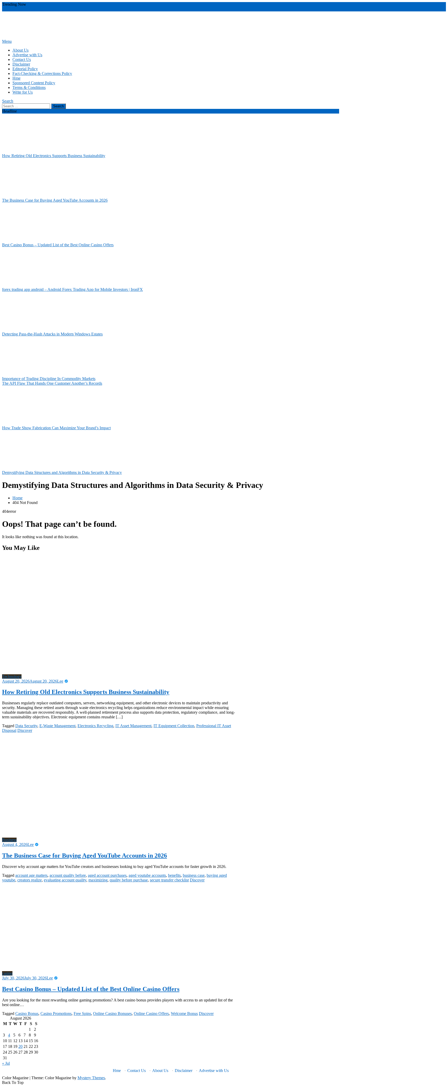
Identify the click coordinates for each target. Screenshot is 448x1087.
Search (7, 101)
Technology (12, 676)
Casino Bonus (26, 1013)
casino (7, 973)
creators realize (29, 880)
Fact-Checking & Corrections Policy (42, 73)
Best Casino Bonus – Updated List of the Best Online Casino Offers (58, 245)
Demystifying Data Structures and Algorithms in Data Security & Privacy (62, 472)
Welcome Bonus (184, 1013)
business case (194, 875)
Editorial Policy (25, 69)
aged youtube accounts (147, 875)
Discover (24, 730)
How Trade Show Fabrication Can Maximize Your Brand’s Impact (56, 428)
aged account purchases (107, 875)
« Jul (6, 1063)
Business (9, 840)
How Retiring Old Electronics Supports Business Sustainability (53, 155)
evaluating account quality (65, 880)
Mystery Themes (91, 1078)
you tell (64, 9)
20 (20, 1046)
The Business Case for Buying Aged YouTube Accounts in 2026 (55, 200)
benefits (174, 875)
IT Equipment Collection (173, 726)
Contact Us (21, 59)
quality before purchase (129, 880)
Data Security (26, 726)
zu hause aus (12, 9)
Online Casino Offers (151, 1013)
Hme (16, 78)
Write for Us (22, 92)
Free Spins (82, 1013)
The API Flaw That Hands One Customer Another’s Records (52, 383)
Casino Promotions (56, 1013)
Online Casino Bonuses (112, 1013)
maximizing (98, 880)
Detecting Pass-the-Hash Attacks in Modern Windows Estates (52, 334)
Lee (60, 681)
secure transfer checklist (169, 880)
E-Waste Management (57, 726)
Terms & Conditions (29, 87)
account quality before (68, 875)
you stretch (79, 9)
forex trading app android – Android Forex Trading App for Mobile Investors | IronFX (72, 289)
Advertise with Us (27, 55)
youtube (51, 9)
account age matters (31, 875)
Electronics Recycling (95, 726)
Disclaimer (21, 64)
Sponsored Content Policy (33, 83)
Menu (7, 41)
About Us (20, 50)
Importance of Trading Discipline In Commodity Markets (48, 378)
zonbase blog (33, 9)
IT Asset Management (133, 726)
